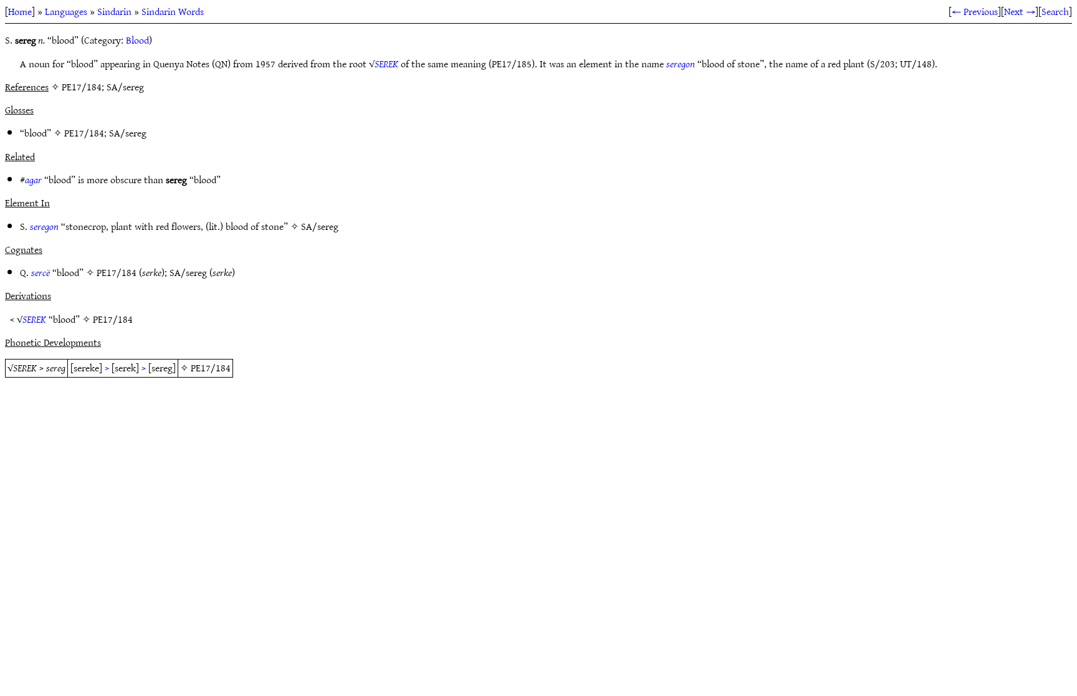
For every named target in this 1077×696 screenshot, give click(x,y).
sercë (40, 272)
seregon (680, 63)
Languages (66, 11)
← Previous (975, 11)
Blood (137, 40)
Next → (1019, 11)
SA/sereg (127, 132)
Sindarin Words (172, 11)
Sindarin (114, 11)
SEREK (386, 63)
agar (33, 179)
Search (1055, 11)
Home (20, 11)
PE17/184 (84, 132)
